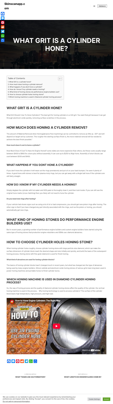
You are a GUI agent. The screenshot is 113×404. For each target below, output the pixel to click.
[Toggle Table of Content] (59, 79)
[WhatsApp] (2, 36)
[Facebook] (2, 13)
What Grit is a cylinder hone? (20, 82)
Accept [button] (106, 399)
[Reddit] (2, 27)
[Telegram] (2, 31)
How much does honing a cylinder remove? (26, 84)
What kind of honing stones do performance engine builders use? (34, 92)
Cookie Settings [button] (94, 399)
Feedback (102, 6)
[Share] (2, 40)
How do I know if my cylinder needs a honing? (27, 89)
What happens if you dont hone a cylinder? (26, 87)
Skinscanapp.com (14, 6)
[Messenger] (2, 18)
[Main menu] (94, 6)
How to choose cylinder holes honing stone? (27, 94)
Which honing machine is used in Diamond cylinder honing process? (35, 97)
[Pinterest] (2, 22)
